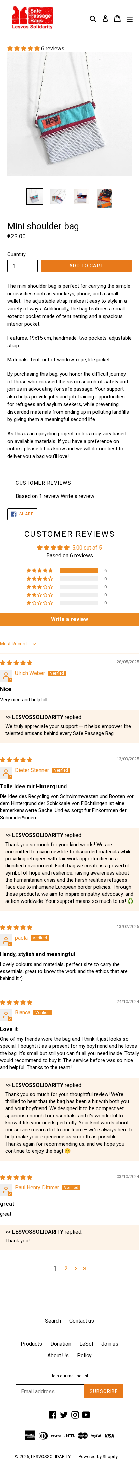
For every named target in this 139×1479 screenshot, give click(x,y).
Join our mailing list (69, 1375)
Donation (60, 1344)
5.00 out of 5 (87, 547)
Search (53, 1321)
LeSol (86, 1344)
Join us (109, 1344)
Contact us (81, 1321)
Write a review (77, 496)
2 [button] (66, 1268)
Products (31, 1344)
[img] (16, 663)
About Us (58, 1355)
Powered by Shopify (98, 1456)
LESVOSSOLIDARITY (51, 1456)
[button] (24, 48)
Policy (84, 1355)
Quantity (16, 254)
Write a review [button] (69, 619)
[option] (34, 196)
